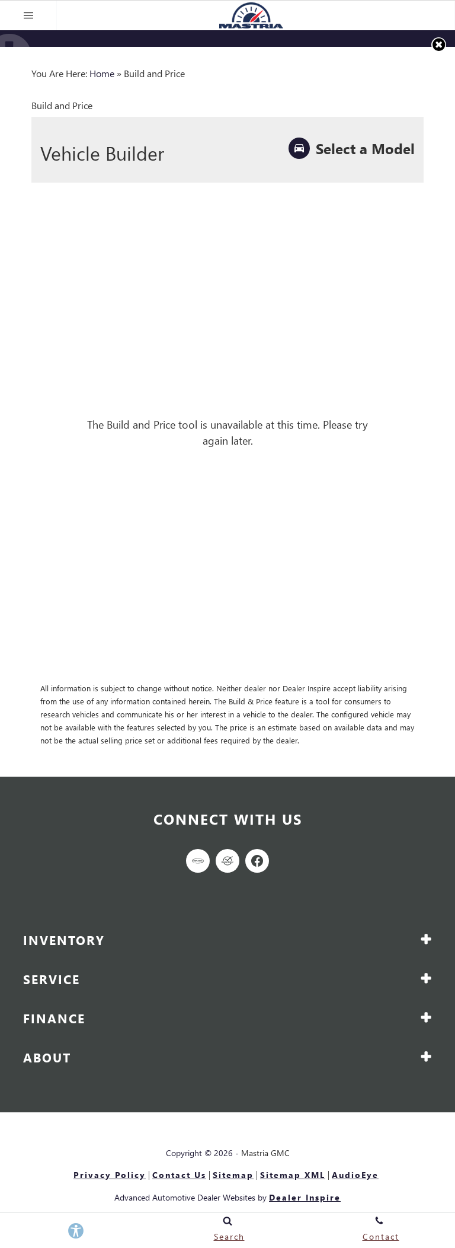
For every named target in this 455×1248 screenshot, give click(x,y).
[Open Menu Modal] (28, 15)
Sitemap (233, 1175)
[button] (438, 44)
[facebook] (257, 861)
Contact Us (179, 1175)
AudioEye (355, 1175)
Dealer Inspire (305, 1197)
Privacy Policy (109, 1175)
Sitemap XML (292, 1175)
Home (101, 73)
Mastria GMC (265, 1152)
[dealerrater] (227, 861)
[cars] (198, 861)
